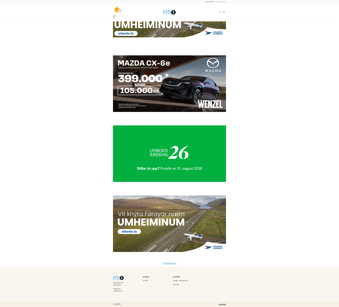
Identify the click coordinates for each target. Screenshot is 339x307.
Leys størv (176, 284)
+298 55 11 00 (210, 1)
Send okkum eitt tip (220, 1)
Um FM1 (145, 280)
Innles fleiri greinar (169, 263)
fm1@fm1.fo (117, 289)
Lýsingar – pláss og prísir (180, 280)
